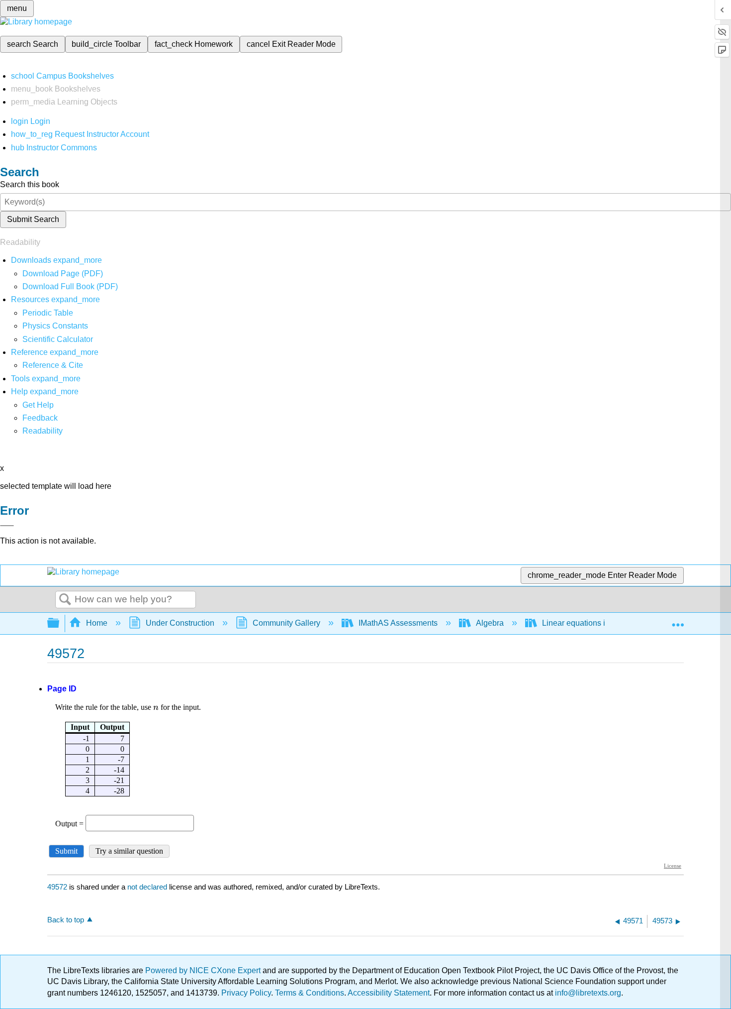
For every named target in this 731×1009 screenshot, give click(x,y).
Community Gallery (286, 623)
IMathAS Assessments (398, 623)
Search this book (29, 184)
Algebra (490, 623)
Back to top (65, 919)
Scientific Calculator (57, 339)
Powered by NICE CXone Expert (204, 970)
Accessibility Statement (389, 993)
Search (65, 599)
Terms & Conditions (309, 993)
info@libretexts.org (587, 993)
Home (96, 623)
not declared (148, 887)
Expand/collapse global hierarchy (59, 623)
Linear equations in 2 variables (596, 623)
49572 (57, 887)
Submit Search (33, 219)
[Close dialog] (7, 525)
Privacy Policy (246, 993)
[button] (40, 418)
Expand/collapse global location (678, 620)
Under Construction (180, 623)
